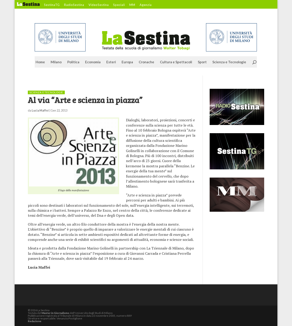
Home (40, 62)
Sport (202, 62)
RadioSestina (74, 5)
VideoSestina (99, 5)
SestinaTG (52, 5)
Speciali (119, 5)
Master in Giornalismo (55, 313)
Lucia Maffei (40, 110)
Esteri (111, 62)
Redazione (34, 321)
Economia (93, 62)
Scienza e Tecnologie (229, 62)
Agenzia (146, 5)
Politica (73, 62)
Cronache (146, 62)
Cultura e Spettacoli (176, 62)
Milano (56, 62)
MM (132, 5)
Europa (127, 62)
